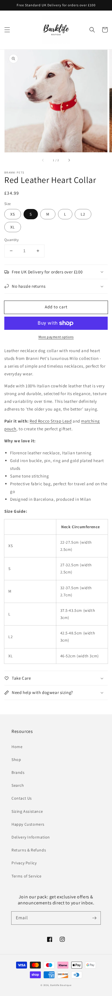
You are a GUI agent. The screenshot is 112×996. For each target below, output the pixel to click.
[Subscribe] (94, 918)
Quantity (11, 239)
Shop (16, 759)
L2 (83, 214)
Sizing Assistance (27, 811)
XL (12, 227)
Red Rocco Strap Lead (51, 421)
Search (17, 785)
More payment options (56, 337)
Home (16, 746)
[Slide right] (69, 160)
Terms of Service (26, 876)
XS (12, 214)
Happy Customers (28, 824)
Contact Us (21, 798)
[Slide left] (43, 160)
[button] (7, 29)
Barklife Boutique (61, 985)
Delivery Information (30, 837)
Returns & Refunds (28, 850)
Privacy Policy (23, 862)
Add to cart (56, 306)
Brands (18, 772)
